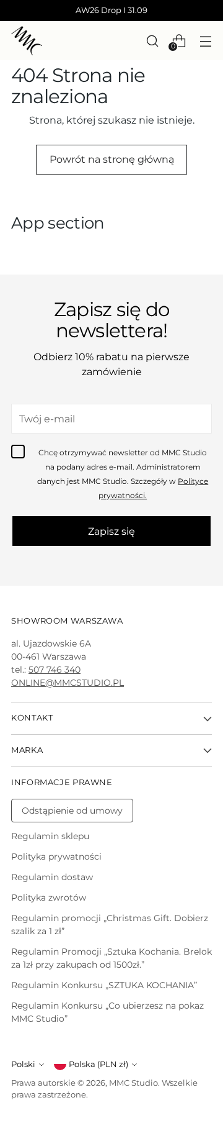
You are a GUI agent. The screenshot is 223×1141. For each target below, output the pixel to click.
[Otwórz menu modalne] (205, 40)
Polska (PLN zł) (98, 1064)
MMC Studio (133, 1083)
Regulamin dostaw (52, 877)
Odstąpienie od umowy (72, 810)
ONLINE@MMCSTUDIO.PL (67, 682)
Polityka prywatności (56, 856)
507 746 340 (54, 669)
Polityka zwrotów (48, 897)
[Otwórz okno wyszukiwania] (152, 40)
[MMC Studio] (26, 40)
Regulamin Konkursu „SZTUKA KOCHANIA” (104, 985)
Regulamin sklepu (50, 836)
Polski (23, 1064)
